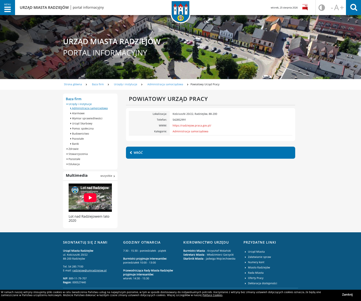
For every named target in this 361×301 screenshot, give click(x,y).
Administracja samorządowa (165, 84)
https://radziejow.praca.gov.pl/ (192, 125)
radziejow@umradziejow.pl (89, 270)
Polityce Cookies (212, 295)
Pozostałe (77, 138)
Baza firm (98, 84)
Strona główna (73, 84)
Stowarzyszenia (78, 154)
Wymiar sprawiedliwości (86, 118)
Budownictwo (80, 133)
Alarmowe (78, 113)
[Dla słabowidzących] (322, 7)
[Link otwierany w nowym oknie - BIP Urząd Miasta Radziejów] (305, 7)
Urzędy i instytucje (125, 84)
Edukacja (74, 164)
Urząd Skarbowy (81, 123)
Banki (75, 144)
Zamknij (347, 294)
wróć (138, 153)
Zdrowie (73, 149)
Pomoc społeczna (82, 128)
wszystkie (106, 176)
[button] (7, 7)
